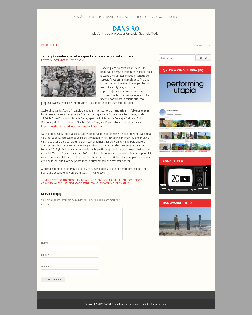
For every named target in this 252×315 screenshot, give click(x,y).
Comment (47, 204)
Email (45, 254)
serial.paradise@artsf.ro (83, 145)
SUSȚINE (173, 16)
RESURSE (142, 16)
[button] (185, 179)
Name (45, 242)
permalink (123, 183)
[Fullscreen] (206, 190)
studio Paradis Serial (77, 183)
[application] (185, 179)
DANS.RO (126, 28)
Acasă (78, 16)
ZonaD (94, 183)
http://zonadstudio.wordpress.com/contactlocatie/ (71, 126)
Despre (90, 16)
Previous (197, 45)
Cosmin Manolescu (52, 183)
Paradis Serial (89, 180)
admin (82, 60)
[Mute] (200, 190)
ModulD (75, 180)
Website (45, 266)
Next (208, 45)
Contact (158, 16)
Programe (106, 16)
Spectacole (125, 16)
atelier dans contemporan (128, 180)
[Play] (164, 190)
